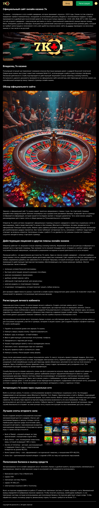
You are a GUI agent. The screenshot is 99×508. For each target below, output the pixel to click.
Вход (68, 3)
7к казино (69, 26)
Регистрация (84, 3)
